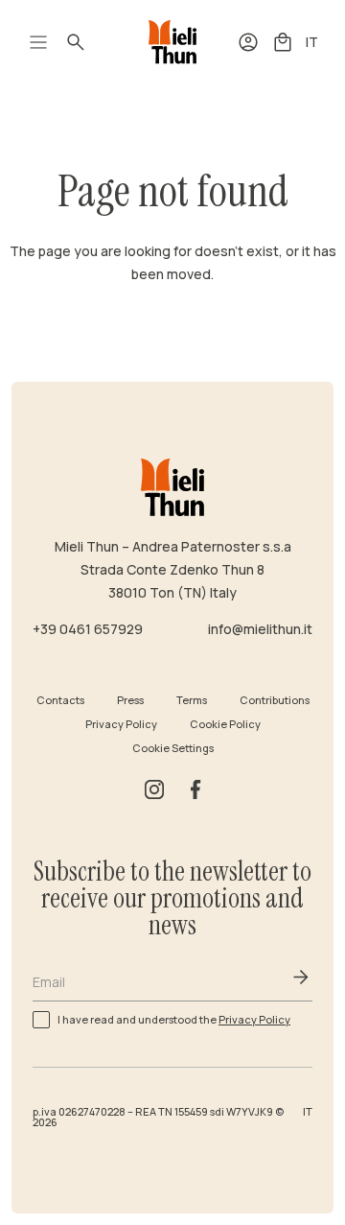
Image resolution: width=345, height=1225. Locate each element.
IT (312, 42)
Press (130, 700)
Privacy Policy (121, 724)
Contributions (275, 700)
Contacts (60, 700)
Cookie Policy (225, 724)
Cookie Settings (173, 748)
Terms (191, 700)
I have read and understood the (174, 1018)
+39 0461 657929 (88, 629)
